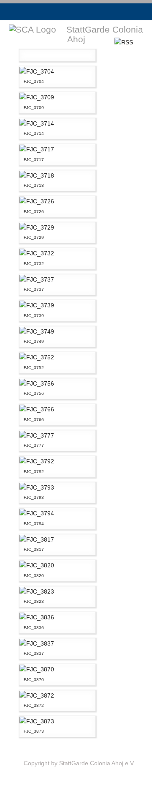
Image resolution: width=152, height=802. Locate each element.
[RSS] (123, 41)
